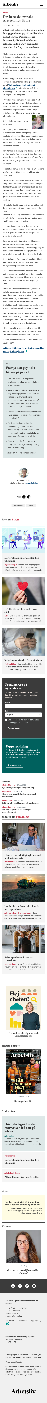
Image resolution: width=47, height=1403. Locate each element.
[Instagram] (20, 1286)
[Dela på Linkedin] (28, 497)
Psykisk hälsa (18, 505)
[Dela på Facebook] (24, 497)
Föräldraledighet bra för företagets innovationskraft (16, 810)
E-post (8, 702)
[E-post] (34, 1286)
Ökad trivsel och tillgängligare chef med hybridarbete (19, 795)
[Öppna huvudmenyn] (41, 4)
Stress (5, 12)
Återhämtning (7, 800)
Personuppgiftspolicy (14, 1362)
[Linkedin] (27, 1286)
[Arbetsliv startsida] (23, 1391)
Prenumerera (14, 728)
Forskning (22, 817)
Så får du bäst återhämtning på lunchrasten (20, 803)
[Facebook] (13, 1286)
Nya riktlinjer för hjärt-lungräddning (18, 787)
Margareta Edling (31, 483)
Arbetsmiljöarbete (8, 785)
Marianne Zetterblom (13, 1339)
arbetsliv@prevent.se (13, 1316)
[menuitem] (13, 4)
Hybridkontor (7, 791)
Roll (6, 711)
